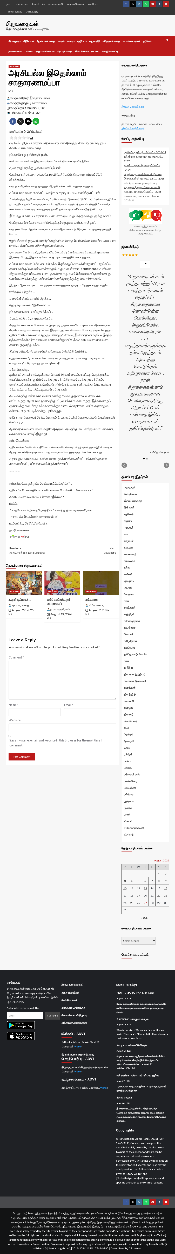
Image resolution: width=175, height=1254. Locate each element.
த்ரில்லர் (147, 41)
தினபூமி (128, 707)
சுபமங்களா (130, 627)
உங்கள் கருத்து (15, 11)
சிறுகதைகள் (22, 23)
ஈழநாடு (128, 520)
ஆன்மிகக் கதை (46, 41)
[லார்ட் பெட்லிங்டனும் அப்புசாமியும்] (62, 583)
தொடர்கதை (82, 51)
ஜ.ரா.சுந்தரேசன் (60, 609)
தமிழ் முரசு (129, 647)
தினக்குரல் (130, 687)
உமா (126, 534)
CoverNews (118, 1248)
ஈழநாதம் (128, 527)
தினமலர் (128, 714)
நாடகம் (95, 51)
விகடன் (128, 821)
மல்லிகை (129, 794)
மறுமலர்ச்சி (130, 787)
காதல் (61, 41)
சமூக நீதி (94, 41)
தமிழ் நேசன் (130, 640)
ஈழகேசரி (129, 514)
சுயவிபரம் (93, 3)
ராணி (127, 814)
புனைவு (29, 51)
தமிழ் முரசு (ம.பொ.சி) (135, 654)
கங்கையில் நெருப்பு (138, 1045)
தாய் (126, 660)
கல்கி (127, 567)
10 (124, 888)
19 (138, 895)
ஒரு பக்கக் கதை (45, 51)
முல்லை (128, 807)
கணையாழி (130, 554)
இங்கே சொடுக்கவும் (133, 106)
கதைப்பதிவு (22, 3)
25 (131, 902)
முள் (129, 1097)
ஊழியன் (128, 540)
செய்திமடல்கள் (70, 1000)
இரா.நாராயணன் (40, 98)
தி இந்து (128, 667)
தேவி (127, 747)
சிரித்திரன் (129, 607)
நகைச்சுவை (15, 51)
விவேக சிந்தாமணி (134, 827)
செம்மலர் (129, 634)
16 (165, 888)
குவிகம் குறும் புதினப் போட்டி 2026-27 (145, 152)
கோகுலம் (129, 594)
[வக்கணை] (101, 583)
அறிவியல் (28, 41)
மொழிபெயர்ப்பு (110, 51)
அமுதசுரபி (129, 487)
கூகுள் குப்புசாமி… (20, 599)
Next (166, 465)
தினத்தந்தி (130, 694)
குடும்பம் (82, 41)
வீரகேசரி (129, 834)
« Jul (144, 917)
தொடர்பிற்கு (32, 11)
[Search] (167, 40)
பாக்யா (127, 761)
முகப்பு (9, 3)
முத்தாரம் (129, 801)
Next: (110, 550)
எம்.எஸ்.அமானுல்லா (149, 1075)
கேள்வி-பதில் (38, 3)
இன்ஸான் (129, 507)
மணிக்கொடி (130, 781)
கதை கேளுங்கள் (70, 992)
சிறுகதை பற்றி (56, 3)
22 (158, 895)
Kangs (120, 1045)
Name (13, 705)
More (77, 1046)
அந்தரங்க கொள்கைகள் (74, 1022)
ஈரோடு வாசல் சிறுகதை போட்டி (141, 182)
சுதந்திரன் (129, 614)
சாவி (126, 600)
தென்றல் (128, 734)
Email (68, 705)
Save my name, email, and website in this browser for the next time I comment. (55, 742)
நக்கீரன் (128, 754)
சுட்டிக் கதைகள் (132, 41)
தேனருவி (129, 741)
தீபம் (126, 727)
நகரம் (151, 992)
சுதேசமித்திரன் (132, 620)
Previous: (27, 550)
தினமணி (129, 700)
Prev (124, 465)
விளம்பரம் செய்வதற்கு (73, 1007)
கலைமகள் (129, 560)
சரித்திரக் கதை (111, 41)
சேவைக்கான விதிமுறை (74, 1015)
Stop (146, 458)
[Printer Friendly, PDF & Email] (20, 536)
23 (165, 895)
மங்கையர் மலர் (132, 774)
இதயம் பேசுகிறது (133, 500)
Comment (16, 657)
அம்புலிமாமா (131, 494)
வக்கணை (91, 599)
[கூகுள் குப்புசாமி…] (24, 583)
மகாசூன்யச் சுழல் (139, 1018)
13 (145, 888)
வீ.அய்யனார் (96, 605)
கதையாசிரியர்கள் (75, 3)
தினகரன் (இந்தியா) (134, 674)
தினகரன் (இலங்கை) (135, 680)
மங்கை (128, 767)
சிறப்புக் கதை (64, 51)
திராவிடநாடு (131, 720)
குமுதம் (128, 587)
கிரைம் (71, 41)
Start (144, 458)
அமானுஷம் (15, 41)
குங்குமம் (129, 580)
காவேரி (128, 574)
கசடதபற (128, 547)
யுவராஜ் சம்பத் (20, 605)
